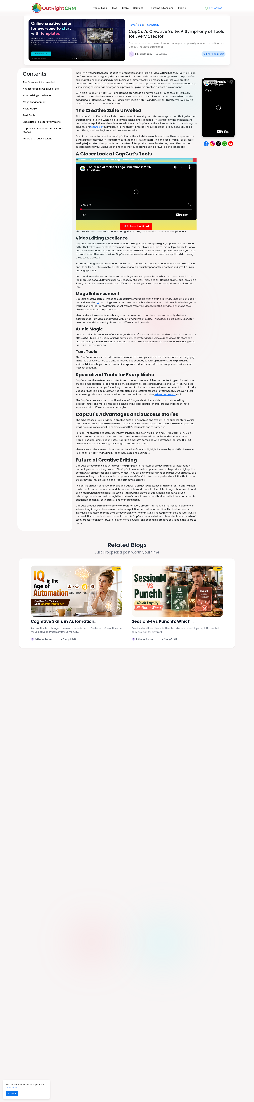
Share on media (215, 54)
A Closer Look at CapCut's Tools (41, 89)
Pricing (182, 8)
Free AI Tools (99, 8)
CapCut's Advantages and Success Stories (43, 130)
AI (98, 302)
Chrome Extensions (162, 8)
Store (125, 8)
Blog (114, 8)
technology (96, 127)
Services (138, 8)
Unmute (211, 82)
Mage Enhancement (34, 102)
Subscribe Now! (137, 226)
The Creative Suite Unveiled (39, 82)
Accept (12, 1093)
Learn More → (13, 1087)
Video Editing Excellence (37, 95)
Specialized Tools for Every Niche (42, 122)
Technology (152, 25)
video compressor (165, 394)
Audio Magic (30, 108)
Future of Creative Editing (37, 138)
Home (132, 25)
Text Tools (29, 115)
